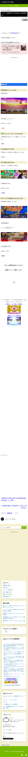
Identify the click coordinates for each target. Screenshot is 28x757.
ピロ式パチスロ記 (7, 2)
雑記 (4, 587)
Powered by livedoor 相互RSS (12, 685)
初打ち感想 (5, 592)
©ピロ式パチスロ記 (9, 751)
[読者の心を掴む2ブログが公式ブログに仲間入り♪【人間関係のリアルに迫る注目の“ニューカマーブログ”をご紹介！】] (11, 683)
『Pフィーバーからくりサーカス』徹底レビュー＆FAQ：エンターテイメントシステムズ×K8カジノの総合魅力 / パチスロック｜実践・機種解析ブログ (14, 652)
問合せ (4, 736)
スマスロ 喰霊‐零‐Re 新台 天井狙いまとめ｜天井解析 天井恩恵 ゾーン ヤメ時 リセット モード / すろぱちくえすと (14, 649)
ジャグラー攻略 (7, 589)
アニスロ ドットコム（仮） (10, 699)
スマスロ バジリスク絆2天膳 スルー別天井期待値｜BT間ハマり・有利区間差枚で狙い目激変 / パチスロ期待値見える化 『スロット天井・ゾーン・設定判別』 (14, 671)
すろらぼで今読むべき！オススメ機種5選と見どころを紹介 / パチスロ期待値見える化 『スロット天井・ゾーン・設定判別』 (14, 661)
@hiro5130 (14, 33)
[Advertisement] (14, 27)
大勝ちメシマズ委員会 (14, 315)
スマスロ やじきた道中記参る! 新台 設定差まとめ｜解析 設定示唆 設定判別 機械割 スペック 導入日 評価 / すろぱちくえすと (14, 645)
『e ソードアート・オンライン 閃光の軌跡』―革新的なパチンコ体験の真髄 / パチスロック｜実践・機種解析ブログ (14, 657)
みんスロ (5, 702)
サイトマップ (5, 745)
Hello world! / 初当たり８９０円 (10, 676)
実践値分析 (5, 596)
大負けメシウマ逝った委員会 (14, 304)
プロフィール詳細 (7, 729)
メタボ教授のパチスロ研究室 (10, 704)
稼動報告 (25, 19)
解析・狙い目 (6, 594)
